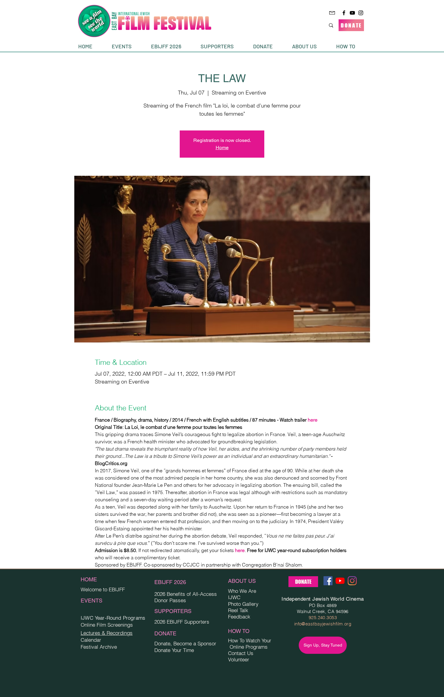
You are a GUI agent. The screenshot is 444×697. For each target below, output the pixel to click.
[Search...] (331, 25)
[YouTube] (352, 13)
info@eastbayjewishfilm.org (323, 624)
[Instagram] (361, 13)
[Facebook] (344, 13)
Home (222, 147)
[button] (126, 46)
